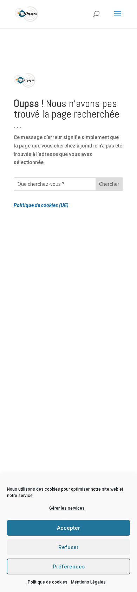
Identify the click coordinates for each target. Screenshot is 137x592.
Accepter (68, 528)
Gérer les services (67, 508)
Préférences (69, 566)
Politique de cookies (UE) (41, 205)
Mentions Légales (88, 582)
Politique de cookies (47, 582)
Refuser (68, 547)
